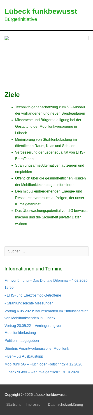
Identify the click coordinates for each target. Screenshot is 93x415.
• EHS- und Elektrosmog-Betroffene (33, 295)
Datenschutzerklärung (65, 404)
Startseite (13, 404)
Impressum (34, 404)
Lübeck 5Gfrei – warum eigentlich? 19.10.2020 (42, 372)
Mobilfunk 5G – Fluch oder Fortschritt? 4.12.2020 (43, 364)
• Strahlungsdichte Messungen (29, 303)
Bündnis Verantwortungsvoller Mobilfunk (37, 348)
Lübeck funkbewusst (41, 11)
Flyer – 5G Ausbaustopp (24, 356)
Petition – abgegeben (22, 340)
